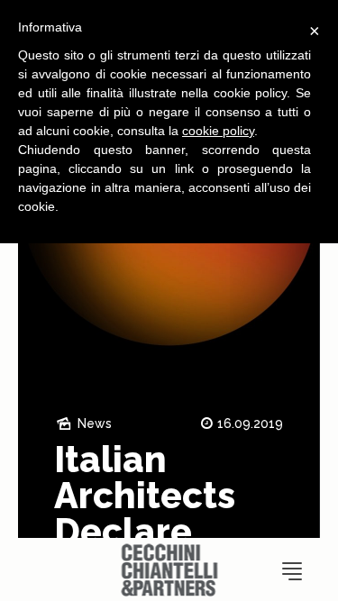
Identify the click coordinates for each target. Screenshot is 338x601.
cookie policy (218, 130)
